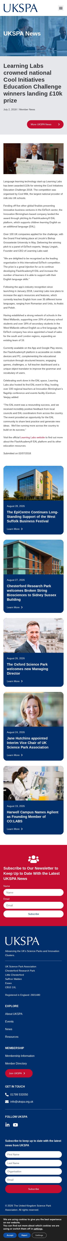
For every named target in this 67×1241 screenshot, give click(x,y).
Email (6, 899)
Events (9, 1021)
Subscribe (33, 1189)
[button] (61, 8)
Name (6, 886)
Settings (39, 1235)
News (8, 1029)
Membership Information (20, 1055)
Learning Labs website (32, 437)
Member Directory (16, 1063)
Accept (10, 1235)
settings (38, 1228)
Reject (24, 1235)
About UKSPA (14, 1013)
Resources (11, 1036)
